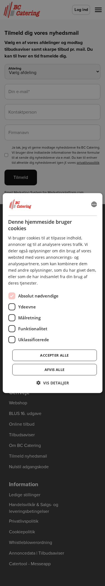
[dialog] (52, 293)
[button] (52, 382)
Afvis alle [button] (55, 369)
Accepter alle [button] (54, 354)
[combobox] (94, 204)
